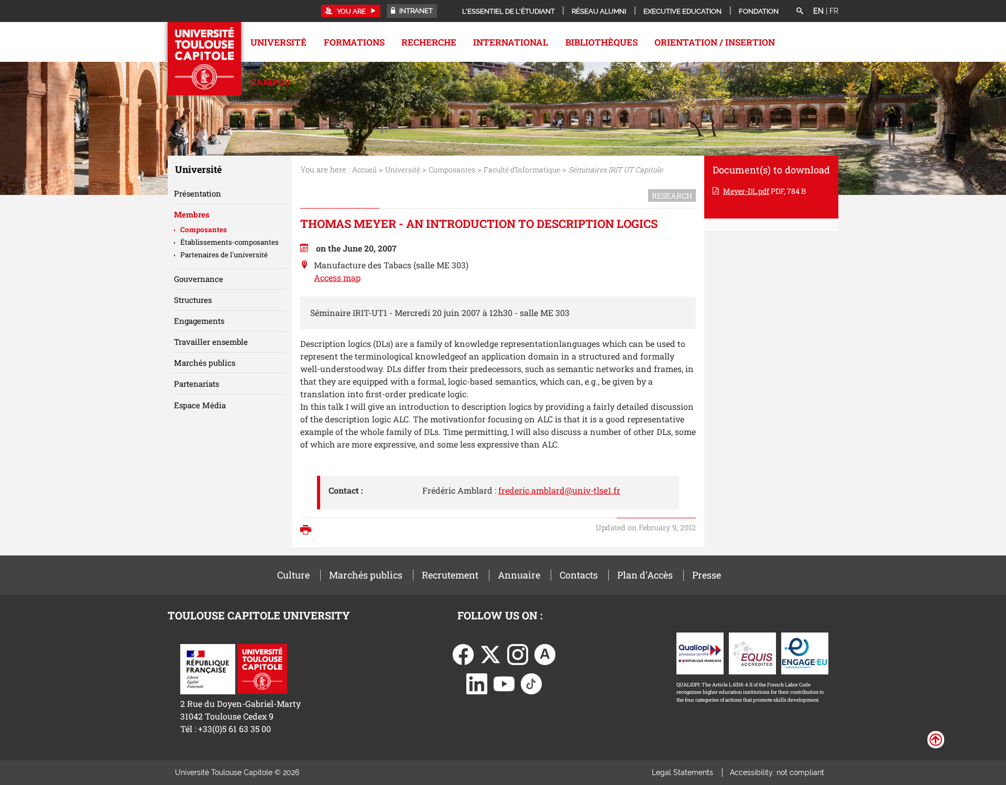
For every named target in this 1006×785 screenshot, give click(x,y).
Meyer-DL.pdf (746, 191)
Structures (193, 300)
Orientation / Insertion (714, 42)
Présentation (197, 193)
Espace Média (200, 405)
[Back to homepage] (204, 58)
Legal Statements (682, 772)
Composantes (452, 170)
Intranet (415, 11)
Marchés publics (204, 362)
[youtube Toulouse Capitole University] (504, 682)
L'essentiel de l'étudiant (508, 11)
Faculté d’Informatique (522, 170)
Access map (337, 277)
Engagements (199, 320)
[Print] (308, 531)
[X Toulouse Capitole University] (490, 653)
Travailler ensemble (211, 341)
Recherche (428, 42)
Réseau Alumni (599, 11)
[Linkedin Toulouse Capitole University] (476, 682)
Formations (354, 42)
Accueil (364, 170)
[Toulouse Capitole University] (262, 667)
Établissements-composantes (229, 242)
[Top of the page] (935, 738)
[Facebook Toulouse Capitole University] (463, 653)
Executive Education (682, 11)
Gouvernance (198, 279)
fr (833, 11)
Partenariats (196, 383)
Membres (192, 214)
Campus (270, 82)
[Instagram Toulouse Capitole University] (517, 653)
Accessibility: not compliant (777, 772)
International (510, 42)
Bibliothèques (601, 42)
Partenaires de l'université (224, 254)
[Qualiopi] (700, 652)
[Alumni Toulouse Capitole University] (544, 653)
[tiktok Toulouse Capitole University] (531, 682)
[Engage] (804, 652)
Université (278, 42)
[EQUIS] (752, 652)
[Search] (799, 11)
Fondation (759, 11)
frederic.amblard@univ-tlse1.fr (559, 490)
